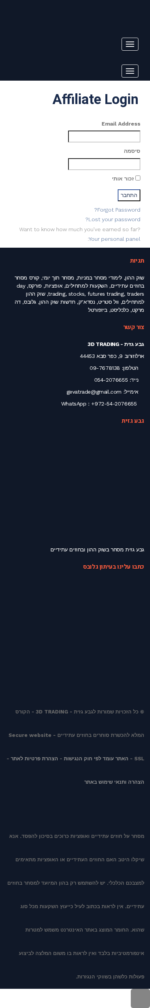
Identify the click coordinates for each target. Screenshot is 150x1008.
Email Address (121, 124)
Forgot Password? (117, 210)
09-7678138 (105, 368)
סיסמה (132, 151)
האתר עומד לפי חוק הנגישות (96, 758)
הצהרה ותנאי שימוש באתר (114, 782)
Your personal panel (114, 239)
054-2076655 (111, 380)
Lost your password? (112, 219)
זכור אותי (123, 178)
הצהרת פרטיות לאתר (34, 758)
